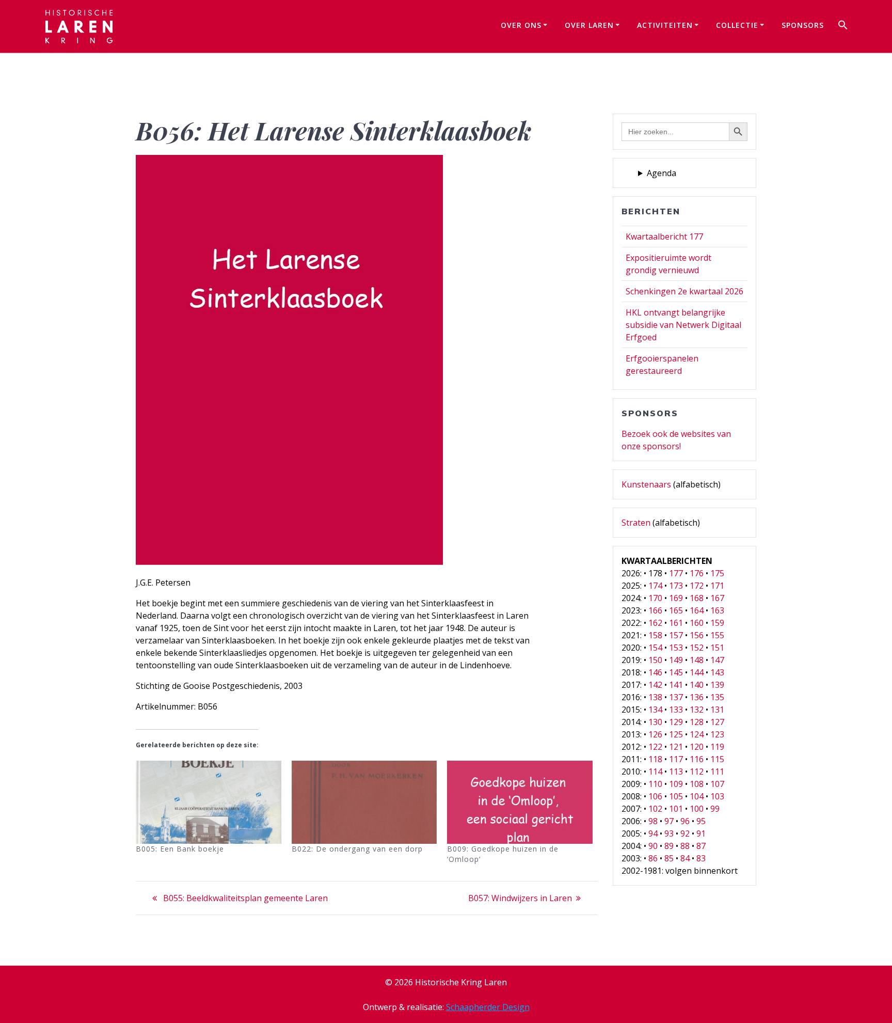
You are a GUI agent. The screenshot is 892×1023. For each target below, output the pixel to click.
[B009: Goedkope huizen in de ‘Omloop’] (520, 802)
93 (669, 833)
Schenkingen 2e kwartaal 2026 (684, 291)
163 (717, 610)
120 (697, 746)
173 (676, 585)
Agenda (661, 173)
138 (655, 697)
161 (676, 622)
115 (717, 759)
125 (676, 734)
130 (655, 722)
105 (676, 796)
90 (653, 846)
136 (697, 697)
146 (655, 672)
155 (717, 635)
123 (717, 734)
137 (676, 697)
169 (676, 598)
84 (685, 858)
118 (655, 759)
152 (697, 647)
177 (676, 573)
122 (655, 746)
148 (697, 660)
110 (655, 784)
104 (697, 796)
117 (676, 759)
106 (655, 796)
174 (655, 585)
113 (676, 771)
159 (717, 622)
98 (653, 821)
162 (655, 622)
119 (717, 746)
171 (717, 585)
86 (653, 858)
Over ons (521, 25)
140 (697, 684)
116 (697, 759)
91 (701, 833)
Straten (636, 522)
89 (669, 846)
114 (655, 771)
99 (715, 808)
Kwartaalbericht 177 (664, 236)
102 (655, 808)
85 (669, 858)
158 (655, 635)
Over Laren (589, 25)
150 (655, 660)
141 (676, 684)
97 (669, 821)
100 (697, 808)
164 (697, 610)
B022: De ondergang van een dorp (357, 849)
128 (697, 722)
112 (697, 771)
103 (717, 796)
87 (701, 846)
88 (685, 846)
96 (685, 821)
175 (717, 573)
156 (697, 635)
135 (717, 697)
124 (697, 734)
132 (697, 709)
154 (655, 647)
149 (676, 660)
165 (676, 610)
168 (697, 598)
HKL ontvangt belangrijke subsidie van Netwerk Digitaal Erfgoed (683, 325)
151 (717, 647)
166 (655, 610)
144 (697, 672)
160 (697, 622)
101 (676, 808)
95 (701, 821)
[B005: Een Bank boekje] (208, 802)
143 (717, 672)
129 (676, 722)
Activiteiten (665, 25)
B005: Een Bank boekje (180, 849)
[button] (843, 26)
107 (717, 784)
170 (655, 598)
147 (717, 660)
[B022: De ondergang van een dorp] (364, 802)
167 (717, 598)
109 (676, 784)
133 (676, 709)
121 (676, 746)
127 (717, 722)
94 (653, 833)
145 (676, 672)
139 (717, 684)
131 (717, 709)
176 (697, 573)
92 (685, 833)
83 (701, 858)
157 (676, 635)
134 (655, 709)
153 (676, 647)
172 (697, 585)
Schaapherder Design (488, 1007)
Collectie (737, 25)
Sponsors (803, 25)
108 (697, 784)
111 (717, 771)
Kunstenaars (646, 484)
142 (655, 684)
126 (655, 734)
